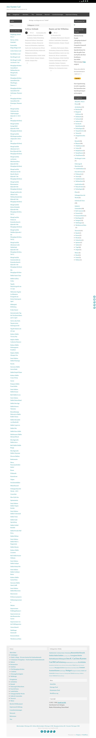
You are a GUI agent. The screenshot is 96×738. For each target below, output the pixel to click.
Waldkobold (55, 675)
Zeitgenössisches (80, 135)
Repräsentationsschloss (31, 55)
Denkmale (78, 116)
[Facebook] (80, 1)
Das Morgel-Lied (15, 57)
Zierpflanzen (79, 155)
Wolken (77, 260)
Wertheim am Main (15, 639)
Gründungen (13, 655)
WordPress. (85, 734)
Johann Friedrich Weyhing (31, 50)
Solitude (32, 58)
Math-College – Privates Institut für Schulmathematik (26, 657)
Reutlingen (78, 218)
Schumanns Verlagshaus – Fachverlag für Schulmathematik (27, 659)
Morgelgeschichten (59, 667)
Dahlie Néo (13, 428)
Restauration (14, 664)
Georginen (73, 655)
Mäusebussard (14, 485)
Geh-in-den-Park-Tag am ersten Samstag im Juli (15, 323)
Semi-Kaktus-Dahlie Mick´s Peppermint (14, 541)
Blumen (77, 143)
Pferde (77, 237)
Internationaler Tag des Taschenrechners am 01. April (16, 315)
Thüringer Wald (67, 673)
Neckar (50, 58)
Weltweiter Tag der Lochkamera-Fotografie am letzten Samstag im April (15, 296)
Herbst (80, 655)
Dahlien (60, 655)
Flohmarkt (13, 473)
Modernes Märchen (69, 665)
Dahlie (56, 655)
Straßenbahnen (79, 168)
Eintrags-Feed (54, 687)
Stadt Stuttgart (57, 60)
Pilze (76, 192)
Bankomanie (14, 459)
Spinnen (77, 242)
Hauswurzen (13, 594)
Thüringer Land (61, 673)
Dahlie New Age (14, 403)
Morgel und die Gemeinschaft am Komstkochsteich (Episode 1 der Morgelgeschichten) (16, 262)
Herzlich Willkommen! (16, 704)
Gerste (12, 381)
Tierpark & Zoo (65, 65)
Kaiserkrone (13, 476)
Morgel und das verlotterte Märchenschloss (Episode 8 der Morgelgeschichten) (16, 161)
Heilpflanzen (79, 150)
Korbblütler (82, 662)
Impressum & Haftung (16, 707)
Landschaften (57, 40)
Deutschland (40, 40)
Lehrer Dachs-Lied (15, 51)
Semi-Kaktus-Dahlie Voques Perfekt (14, 506)
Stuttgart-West (33, 60)
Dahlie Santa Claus (15, 275)
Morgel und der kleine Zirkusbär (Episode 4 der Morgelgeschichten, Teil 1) (16, 209)
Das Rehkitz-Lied (15, 54)
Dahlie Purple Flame (16, 372)
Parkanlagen (65, 40)
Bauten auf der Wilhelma (58, 29)
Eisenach (78, 213)
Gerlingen (33, 43)
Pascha (12, 364)
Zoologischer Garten (62, 68)
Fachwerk (78, 119)
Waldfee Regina (77, 673)
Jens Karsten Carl (13, 7)
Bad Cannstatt (60, 37)
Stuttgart (37, 58)
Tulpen (12, 479)
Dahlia (51, 655)
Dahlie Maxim (14, 547)
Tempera (78, 734)
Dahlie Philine (14, 536)
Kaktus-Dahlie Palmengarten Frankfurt (14, 347)
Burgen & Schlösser (38, 35)
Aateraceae (52, 653)
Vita (11, 719)
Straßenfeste (79, 179)
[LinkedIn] (84, 1)
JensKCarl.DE (62, 702)
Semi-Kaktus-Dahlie (75, 667)
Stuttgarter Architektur (76, 670)
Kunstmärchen (51, 665)
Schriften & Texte (80, 200)
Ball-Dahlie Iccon (15, 395)
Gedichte (13, 671)
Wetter (77, 252)
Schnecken (78, 240)
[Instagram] (82, 1)
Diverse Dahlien (15, 456)
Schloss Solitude (31, 29)
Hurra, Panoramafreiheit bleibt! (15, 465)
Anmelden (53, 684)
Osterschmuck (14, 627)
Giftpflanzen (79, 146)
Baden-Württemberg (38, 37)
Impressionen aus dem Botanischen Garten (15, 616)
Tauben (77, 245)
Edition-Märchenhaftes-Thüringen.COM (43, 726)
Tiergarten (57, 65)
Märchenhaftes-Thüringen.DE (24, 726)
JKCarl (32, 32)
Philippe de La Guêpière (31, 53)
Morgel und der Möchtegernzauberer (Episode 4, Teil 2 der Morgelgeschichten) (16, 138)
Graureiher (13, 494)
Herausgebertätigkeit (17, 674)
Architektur (30, 35)
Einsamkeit (28, 43)
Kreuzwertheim (14, 635)
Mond (77, 255)
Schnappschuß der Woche (17, 693)
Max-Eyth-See (14, 497)
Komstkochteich (75, 662)
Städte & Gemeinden (54, 43)
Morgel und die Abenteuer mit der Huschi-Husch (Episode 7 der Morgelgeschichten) (16, 174)
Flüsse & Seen (79, 186)
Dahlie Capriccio (15, 425)
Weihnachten (79, 181)
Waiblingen (78, 222)
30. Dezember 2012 (41, 32)
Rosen (12, 470)
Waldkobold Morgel (61, 675)
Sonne (77, 257)
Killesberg (62, 662)
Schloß (39, 55)
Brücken (77, 109)
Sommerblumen (54, 670)
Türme (77, 133)
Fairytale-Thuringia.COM (72, 726)
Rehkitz (70, 667)
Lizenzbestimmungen (16, 710)
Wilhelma (51, 68)
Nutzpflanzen (79, 153)
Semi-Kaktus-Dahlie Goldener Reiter (15, 572)
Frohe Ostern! (14, 310)
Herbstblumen (53, 659)
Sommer (82, 667)
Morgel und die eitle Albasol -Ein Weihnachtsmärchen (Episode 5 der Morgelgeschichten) (16, 196)
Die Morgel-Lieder (80, 158)
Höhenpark (62, 659)
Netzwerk (12, 713)
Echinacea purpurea (16, 597)
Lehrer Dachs (56, 665)
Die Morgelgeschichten (17, 669)
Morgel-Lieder (78, 665)
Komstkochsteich (69, 662)
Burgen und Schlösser (30, 40)
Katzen (77, 235)
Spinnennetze (14, 500)
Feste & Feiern (79, 171)
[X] (86, 1)
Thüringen (57, 673)
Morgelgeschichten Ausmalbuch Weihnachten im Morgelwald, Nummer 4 (15, 70)
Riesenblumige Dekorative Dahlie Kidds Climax (15, 414)
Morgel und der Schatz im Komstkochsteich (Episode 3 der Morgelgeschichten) (16, 222)
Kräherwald (42, 50)
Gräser (77, 148)
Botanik (77, 141)
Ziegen (77, 249)
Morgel (74, 665)
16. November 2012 (56, 35)
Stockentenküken (15, 482)
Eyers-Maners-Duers (66, 655)
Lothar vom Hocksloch (62, 665)
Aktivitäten (13, 652)
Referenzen (13, 716)
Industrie (78, 121)
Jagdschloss (41, 45)
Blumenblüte (75, 653)
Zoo (55, 68)
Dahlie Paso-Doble (15, 431)
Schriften (13, 667)
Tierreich (77, 230)
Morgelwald (67, 667)
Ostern (77, 176)
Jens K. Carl (28, 48)
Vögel (77, 247)
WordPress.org (54, 693)
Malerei (12, 662)
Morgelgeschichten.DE (59, 726)
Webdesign (13, 676)
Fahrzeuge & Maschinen (17, 686)
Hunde (77, 233)
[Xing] (88, 1)
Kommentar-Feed (55, 690)
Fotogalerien (13, 679)
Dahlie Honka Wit (15, 566)
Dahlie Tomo (14, 516)
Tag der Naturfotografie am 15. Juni (15, 286)
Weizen (12, 605)
